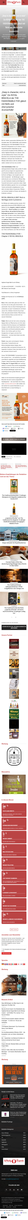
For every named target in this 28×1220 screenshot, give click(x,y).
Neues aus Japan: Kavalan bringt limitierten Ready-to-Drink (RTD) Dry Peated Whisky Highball (18, 1114)
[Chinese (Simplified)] (16, 964)
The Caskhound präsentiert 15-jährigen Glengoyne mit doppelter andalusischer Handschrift (14, 497)
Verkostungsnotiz (13, 11)
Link (3, 951)
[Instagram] (10, 1189)
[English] (5, 964)
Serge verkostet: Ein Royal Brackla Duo (14, 543)
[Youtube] (21, 1189)
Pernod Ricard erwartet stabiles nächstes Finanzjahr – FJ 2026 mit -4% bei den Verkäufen (13, 1020)
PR (21, 10)
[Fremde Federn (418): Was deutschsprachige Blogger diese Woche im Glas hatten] (14, 553)
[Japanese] (18, 964)
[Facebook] (6, 1189)
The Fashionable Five (7, 458)
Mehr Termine (14, 929)
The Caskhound (17, 456)
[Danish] (10, 964)
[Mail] (17, 1189)
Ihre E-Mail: (5, 945)
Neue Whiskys (16, 10)
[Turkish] (24, 964)
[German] (3, 964)
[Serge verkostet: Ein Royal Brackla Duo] (14, 534)
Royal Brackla (9, 456)
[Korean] (21, 964)
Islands (14, 605)
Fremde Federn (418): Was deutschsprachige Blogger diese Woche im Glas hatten (14, 563)
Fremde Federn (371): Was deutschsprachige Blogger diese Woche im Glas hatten (6, 467)
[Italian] (13, 964)
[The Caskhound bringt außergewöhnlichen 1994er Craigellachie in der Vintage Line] (14, 576)
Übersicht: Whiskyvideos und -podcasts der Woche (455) (21, 466)
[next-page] (15, 617)
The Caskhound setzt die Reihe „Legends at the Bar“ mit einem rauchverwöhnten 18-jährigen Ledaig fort (14, 610)
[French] (8, 964)
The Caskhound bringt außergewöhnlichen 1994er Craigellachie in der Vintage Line (14, 586)
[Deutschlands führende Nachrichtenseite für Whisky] (14, 2)
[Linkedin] (13, 1189)
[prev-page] (11, 617)
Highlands (8, 10)
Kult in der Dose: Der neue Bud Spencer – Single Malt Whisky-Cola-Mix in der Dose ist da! (17, 1096)
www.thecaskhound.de (10, 383)
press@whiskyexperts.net (12, 1179)
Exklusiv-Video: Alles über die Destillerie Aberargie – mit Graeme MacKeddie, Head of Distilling (14, 1051)
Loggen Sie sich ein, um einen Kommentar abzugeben (14, 627)
